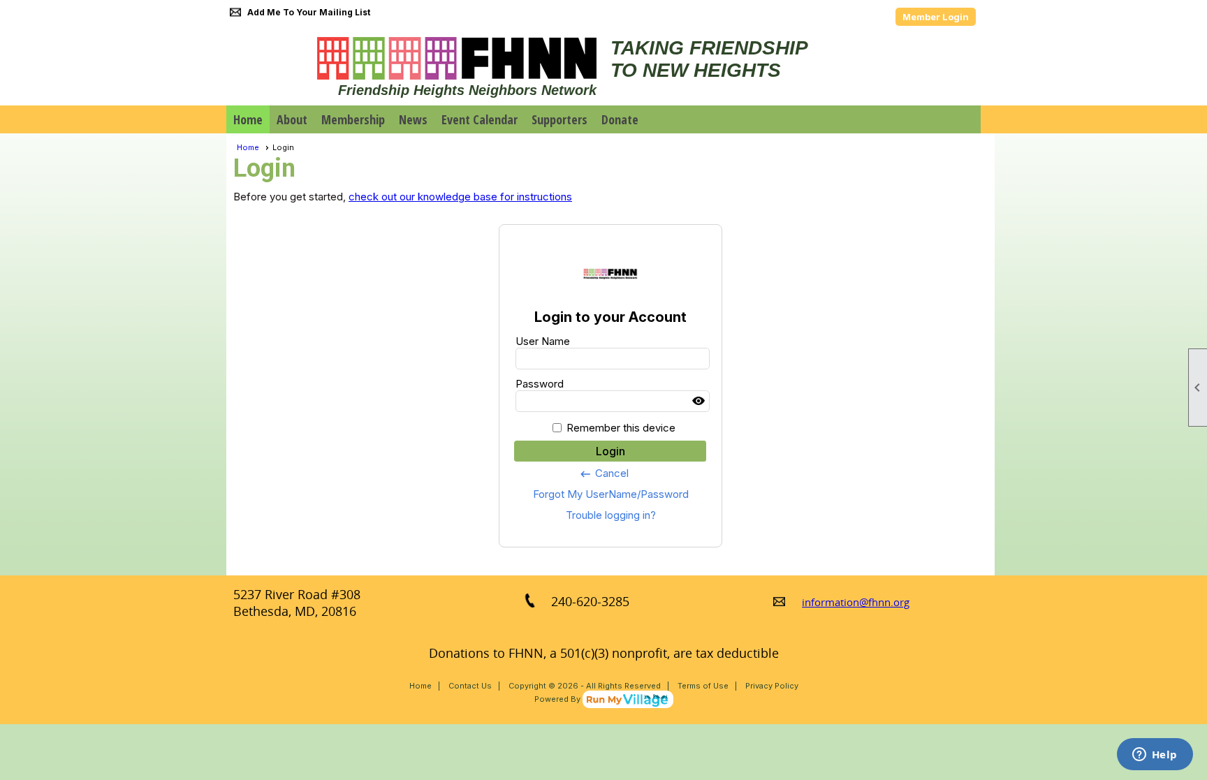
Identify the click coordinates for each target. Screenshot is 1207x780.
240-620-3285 (590, 601)
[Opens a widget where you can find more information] (1154, 755)
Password (539, 383)
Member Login (935, 16)
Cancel (604, 473)
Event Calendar (479, 119)
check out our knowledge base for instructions (460, 196)
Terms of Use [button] (703, 686)
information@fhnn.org (855, 602)
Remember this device (620, 427)
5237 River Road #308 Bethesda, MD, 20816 (296, 602)
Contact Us (470, 686)
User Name (542, 341)
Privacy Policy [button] (771, 686)
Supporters (559, 119)
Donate (619, 119)
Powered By (558, 699)
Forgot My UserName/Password (611, 494)
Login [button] (610, 451)
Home (248, 119)
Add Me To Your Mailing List (308, 12)
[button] (292, 119)
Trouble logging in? (611, 515)
